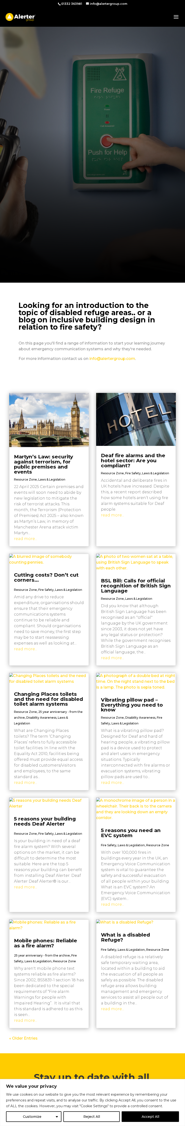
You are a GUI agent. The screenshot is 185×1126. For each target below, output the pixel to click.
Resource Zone (25, 479)
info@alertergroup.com (112, 358)
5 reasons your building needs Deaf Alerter (45, 821)
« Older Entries (23, 1038)
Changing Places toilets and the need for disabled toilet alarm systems (48, 699)
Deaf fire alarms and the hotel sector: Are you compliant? (133, 460)
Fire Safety (133, 473)
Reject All (91, 1116)
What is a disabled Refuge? (125, 937)
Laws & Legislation (51, 479)
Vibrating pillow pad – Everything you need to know (132, 705)
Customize (32, 1116)
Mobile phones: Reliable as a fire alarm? (45, 943)
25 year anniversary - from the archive (42, 955)
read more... (25, 538)
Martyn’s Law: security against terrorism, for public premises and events (43, 464)
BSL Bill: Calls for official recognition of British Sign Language (136, 586)
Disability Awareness (41, 717)
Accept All (150, 1116)
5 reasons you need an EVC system (131, 832)
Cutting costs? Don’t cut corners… (46, 577)
